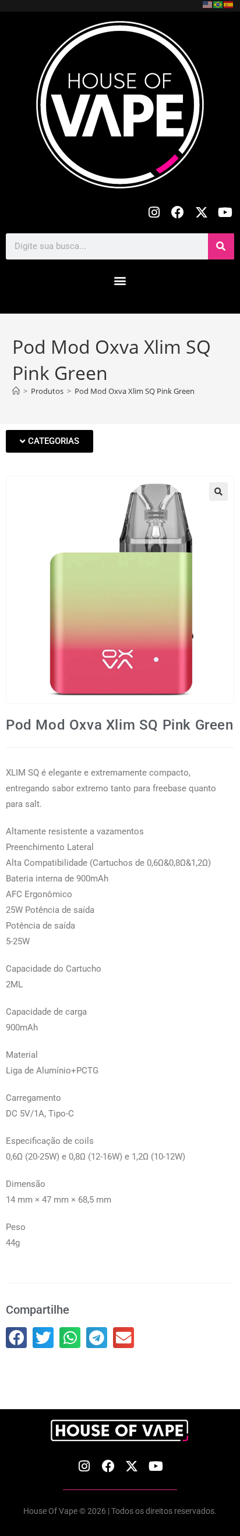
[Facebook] (178, 213)
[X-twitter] (201, 213)
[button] (120, 280)
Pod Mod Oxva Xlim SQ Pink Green (135, 391)
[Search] (221, 246)
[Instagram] (154, 213)
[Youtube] (225, 213)
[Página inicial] (16, 391)
